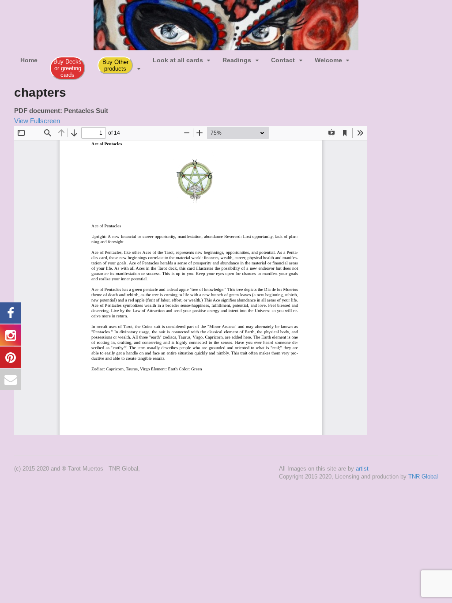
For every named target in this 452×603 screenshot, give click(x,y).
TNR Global (423, 476)
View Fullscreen (37, 120)
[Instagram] (374, 56)
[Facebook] (361, 56)
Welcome (328, 60)
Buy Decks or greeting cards (67, 68)
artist (362, 468)
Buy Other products (115, 65)
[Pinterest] (386, 56)
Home (29, 60)
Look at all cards (178, 60)
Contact (283, 60)
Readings (236, 60)
